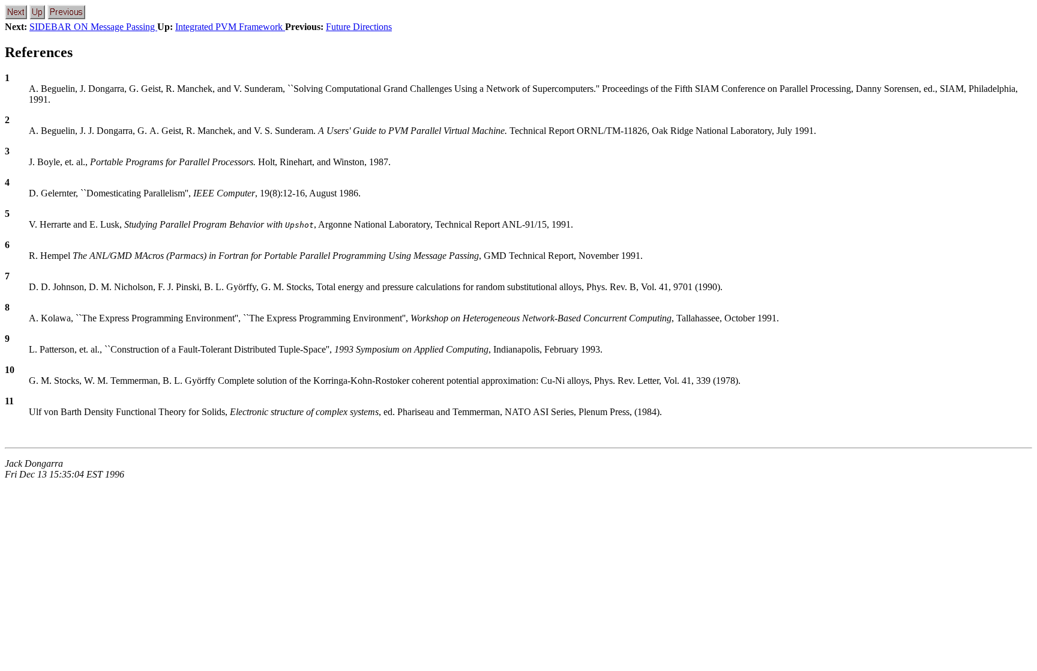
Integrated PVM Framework (230, 27)
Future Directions (359, 27)
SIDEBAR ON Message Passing (93, 27)
